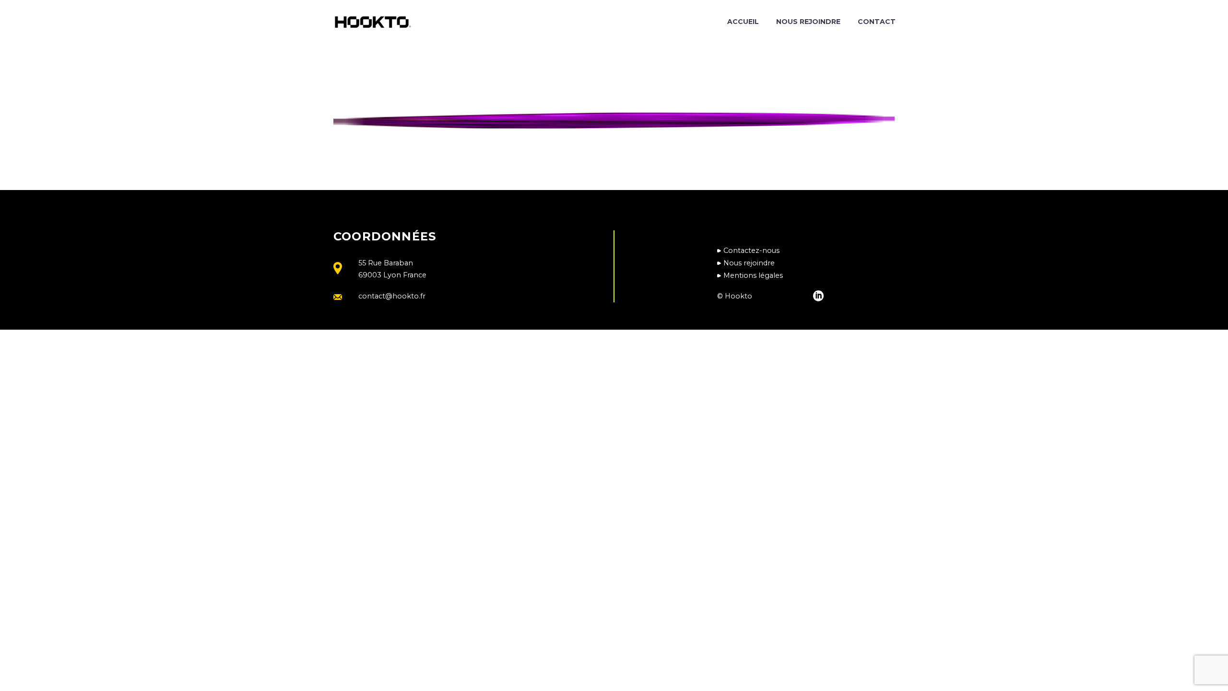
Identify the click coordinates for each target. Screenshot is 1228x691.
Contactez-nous (751, 250)
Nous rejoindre (808, 21)
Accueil (743, 21)
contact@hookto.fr (391, 296)
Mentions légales (753, 275)
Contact (877, 21)
